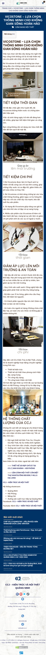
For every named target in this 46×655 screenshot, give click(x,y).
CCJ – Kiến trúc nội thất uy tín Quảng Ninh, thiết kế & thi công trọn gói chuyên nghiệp (23, 564)
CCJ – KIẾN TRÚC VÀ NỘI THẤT (25, 501)
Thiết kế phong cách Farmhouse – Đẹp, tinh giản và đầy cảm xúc (23, 531)
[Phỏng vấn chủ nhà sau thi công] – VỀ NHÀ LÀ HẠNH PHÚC (22, 539)
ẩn (13, 34)
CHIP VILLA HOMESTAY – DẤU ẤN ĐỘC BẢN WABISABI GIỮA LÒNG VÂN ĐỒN (21, 523)
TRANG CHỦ (7, 8)
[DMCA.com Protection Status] (21, 648)
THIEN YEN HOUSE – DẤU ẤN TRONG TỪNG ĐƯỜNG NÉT (21, 548)
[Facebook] (17, 594)
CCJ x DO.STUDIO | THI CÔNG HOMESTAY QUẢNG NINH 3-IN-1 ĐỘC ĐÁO (20, 556)
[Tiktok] (28, 594)
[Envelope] (24, 594)
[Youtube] (20, 594)
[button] (3, 3)
